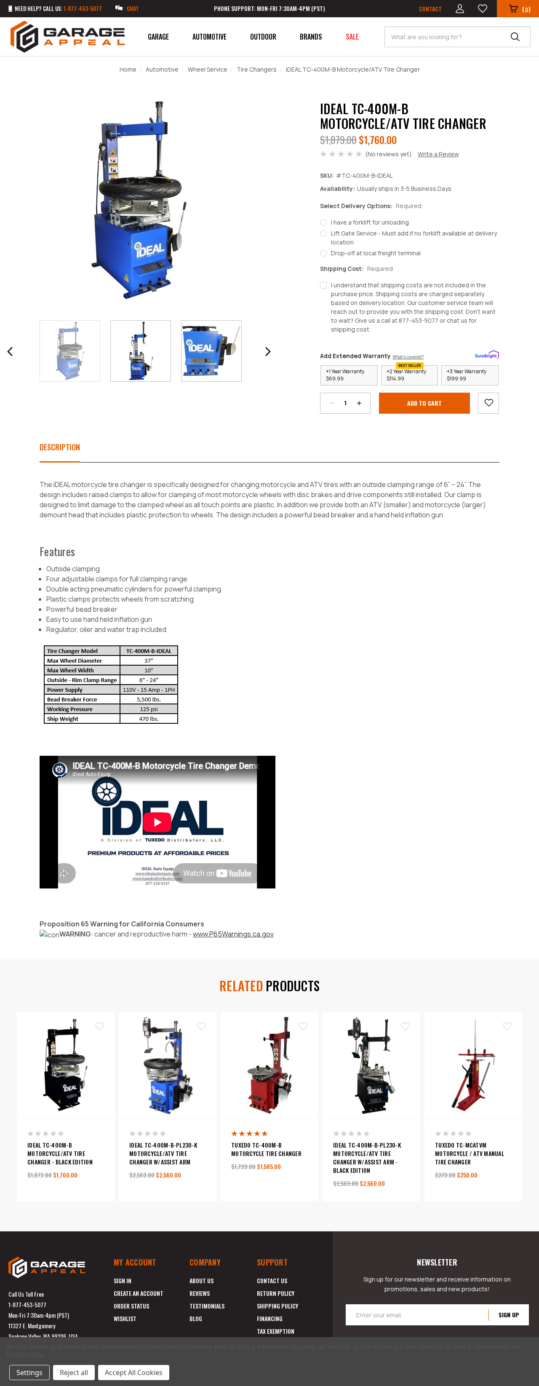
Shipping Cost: (356, 269)
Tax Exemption (275, 1331)
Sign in (122, 1280)
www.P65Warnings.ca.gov (233, 934)
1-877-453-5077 (27, 1304)
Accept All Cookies (134, 1372)
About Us (201, 1280)
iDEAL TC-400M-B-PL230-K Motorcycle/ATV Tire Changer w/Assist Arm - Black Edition (367, 1158)
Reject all (74, 1372)
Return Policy (275, 1293)
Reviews (199, 1293)
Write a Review (438, 154)
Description (60, 446)
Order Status (131, 1305)
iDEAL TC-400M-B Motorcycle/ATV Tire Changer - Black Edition (60, 1153)
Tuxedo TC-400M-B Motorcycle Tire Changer (266, 1149)
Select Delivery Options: (371, 206)
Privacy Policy (24, 1354)
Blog (195, 1318)
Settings (29, 1372)
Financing (270, 1318)
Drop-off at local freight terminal (376, 253)
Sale (352, 37)
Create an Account (138, 1293)
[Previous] (10, 351)
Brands (311, 37)
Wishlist (125, 1318)
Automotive (209, 37)
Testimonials (206, 1305)
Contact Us (272, 1280)
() (526, 9)
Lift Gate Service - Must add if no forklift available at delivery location (414, 237)
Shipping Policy (277, 1305)
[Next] (267, 351)
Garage (158, 37)
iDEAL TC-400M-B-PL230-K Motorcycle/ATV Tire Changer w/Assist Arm (163, 1153)
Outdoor (263, 37)
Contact (430, 8)
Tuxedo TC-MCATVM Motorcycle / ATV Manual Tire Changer (469, 1153)
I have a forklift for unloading (370, 222)
